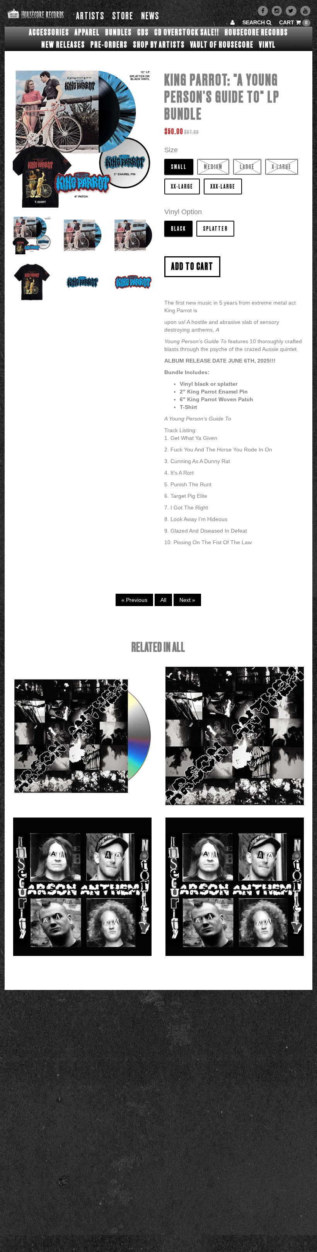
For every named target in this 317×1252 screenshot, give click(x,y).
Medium (213, 167)
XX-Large (182, 187)
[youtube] (305, 11)
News (150, 16)
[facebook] (263, 11)
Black (178, 229)
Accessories (49, 32)
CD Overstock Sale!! (186, 32)
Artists (90, 16)
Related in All (158, 647)
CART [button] (293, 22)
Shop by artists (159, 45)
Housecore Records (256, 32)
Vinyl (267, 45)
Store (122, 16)
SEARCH (254, 22)
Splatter (215, 229)
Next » (187, 600)
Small (179, 167)
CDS (143, 32)
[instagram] (277, 11)
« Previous (134, 600)
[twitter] (291, 11)
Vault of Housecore (222, 45)
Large (247, 167)
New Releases (63, 45)
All (163, 600)
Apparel (87, 32)
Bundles (118, 32)
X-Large (281, 167)
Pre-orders (109, 45)
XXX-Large (222, 187)
